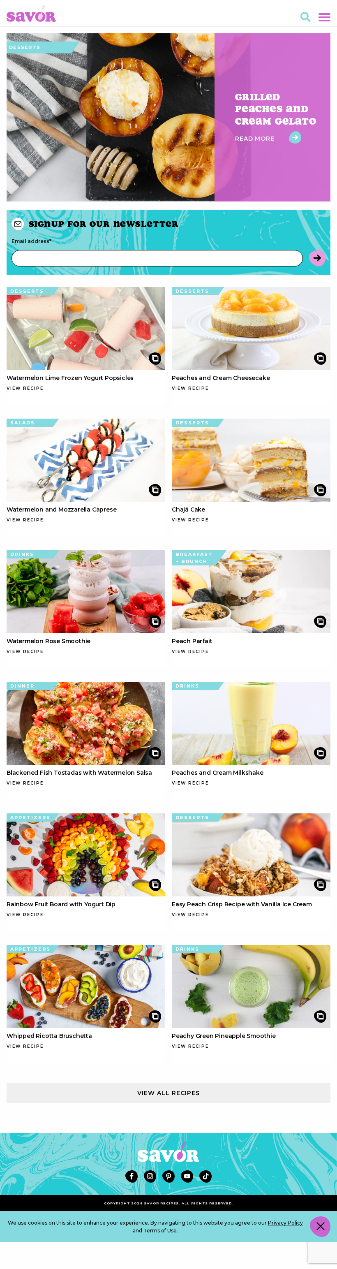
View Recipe (25, 388)
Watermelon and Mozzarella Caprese (61, 509)
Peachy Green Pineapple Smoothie (224, 1036)
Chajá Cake (188, 509)
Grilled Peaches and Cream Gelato (275, 109)
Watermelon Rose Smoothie (48, 641)
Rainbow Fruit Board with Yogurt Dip (61, 904)
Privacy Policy (285, 1223)
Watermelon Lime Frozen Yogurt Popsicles (70, 378)
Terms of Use (160, 1230)
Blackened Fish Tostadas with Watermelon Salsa (79, 772)
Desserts (24, 47)
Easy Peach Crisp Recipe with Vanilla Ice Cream (242, 904)
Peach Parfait (192, 641)
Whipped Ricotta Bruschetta (49, 1036)
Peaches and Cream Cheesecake (221, 378)
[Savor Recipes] (31, 13)
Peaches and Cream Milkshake (217, 772)
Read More (255, 138)
